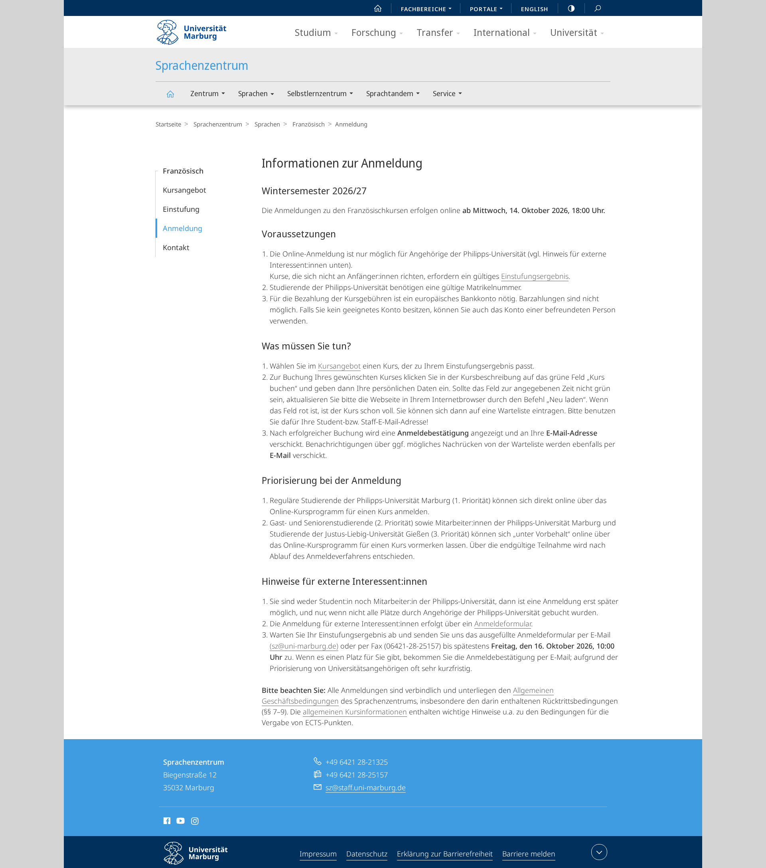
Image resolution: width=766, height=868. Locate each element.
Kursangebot (184, 190)
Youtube (180, 822)
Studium (313, 32)
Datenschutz (366, 853)
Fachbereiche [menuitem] (423, 9)
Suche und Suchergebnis (597, 8)
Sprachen (253, 93)
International (502, 32)
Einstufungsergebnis (535, 276)
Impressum (318, 853)
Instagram (195, 822)
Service (444, 93)
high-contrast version (571, 8)
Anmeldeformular (502, 623)
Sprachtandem (389, 93)
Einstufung (181, 209)
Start (378, 8)
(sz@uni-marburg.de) (304, 646)
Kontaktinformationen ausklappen (599, 852)
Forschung (373, 32)
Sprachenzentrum (170, 93)
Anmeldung (182, 228)
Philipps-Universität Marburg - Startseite (205, 29)
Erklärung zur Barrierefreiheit (445, 853)
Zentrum (204, 93)
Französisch (308, 124)
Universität (573, 32)
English (534, 9)
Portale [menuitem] (484, 9)
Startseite (168, 124)
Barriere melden (528, 853)
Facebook (166, 822)
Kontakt (176, 247)
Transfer (435, 32)
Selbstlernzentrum (317, 93)
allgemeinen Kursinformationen (355, 711)
